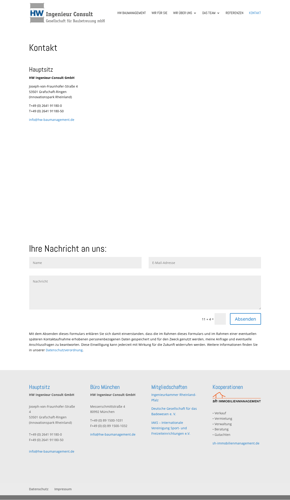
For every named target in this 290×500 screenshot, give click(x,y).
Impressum (63, 489)
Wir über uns (182, 13)
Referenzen (234, 13)
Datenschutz (38, 489)
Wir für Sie (159, 13)
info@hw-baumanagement (49, 119)
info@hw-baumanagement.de (51, 451)
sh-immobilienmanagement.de (236, 443)
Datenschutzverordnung (64, 350)
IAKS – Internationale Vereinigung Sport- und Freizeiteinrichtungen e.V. (170, 428)
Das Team (208, 13)
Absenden (245, 319)
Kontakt (255, 13)
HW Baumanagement (131, 13)
